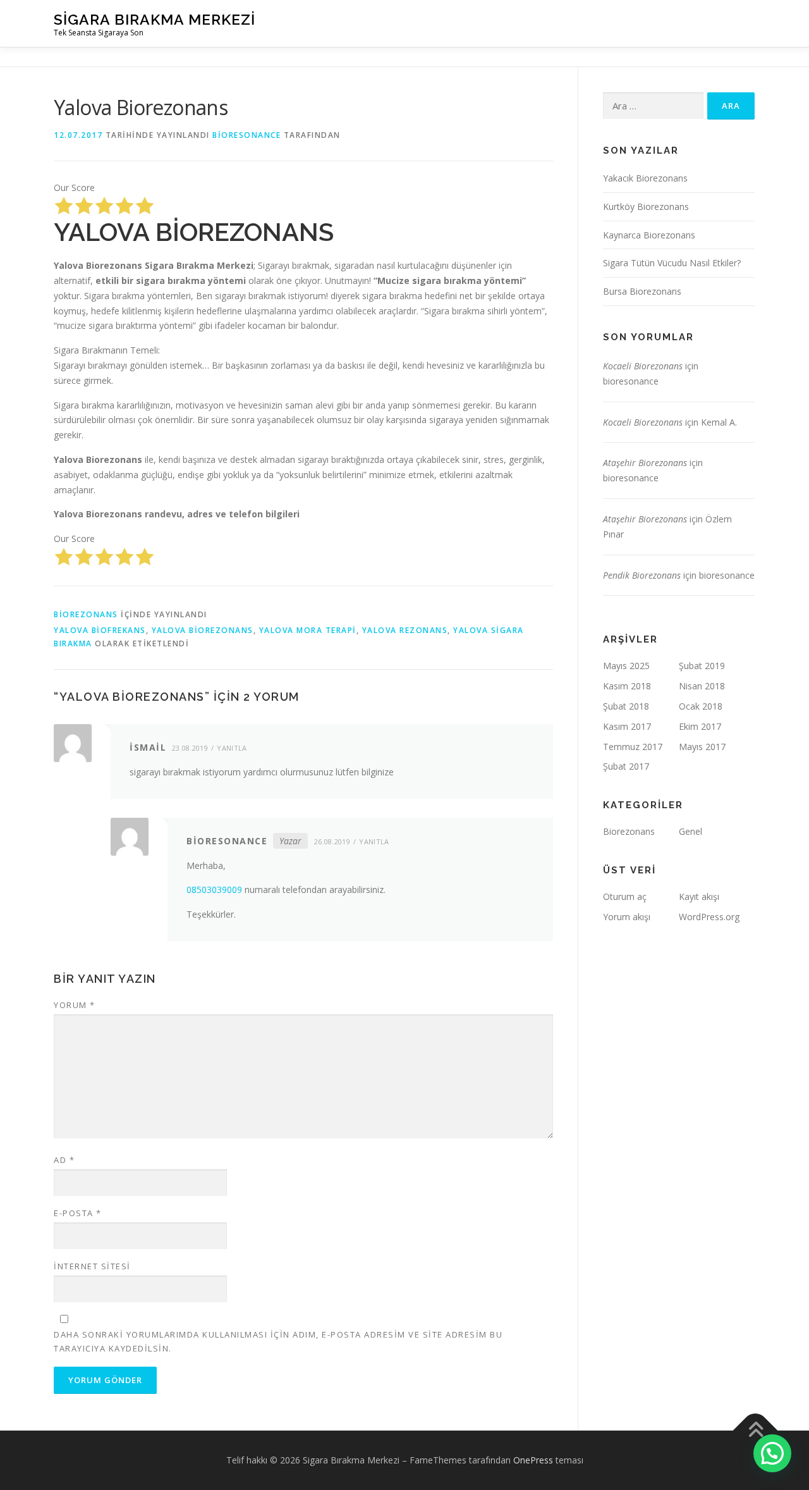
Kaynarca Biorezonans (649, 235)
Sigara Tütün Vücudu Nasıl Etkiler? (672, 263)
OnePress (533, 1460)
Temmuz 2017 (632, 747)
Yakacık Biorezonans (645, 178)
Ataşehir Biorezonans (645, 463)
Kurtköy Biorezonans (646, 206)
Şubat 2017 (626, 766)
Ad (64, 1160)
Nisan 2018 (702, 686)
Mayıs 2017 (702, 747)
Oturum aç (625, 896)
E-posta (78, 1213)
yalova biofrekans (100, 630)
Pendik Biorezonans (642, 575)
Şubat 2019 (702, 666)
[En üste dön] (755, 1430)
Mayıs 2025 (626, 666)
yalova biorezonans (202, 630)
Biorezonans (86, 614)
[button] (772, 1453)
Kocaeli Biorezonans (643, 366)
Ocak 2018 (700, 706)
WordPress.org (709, 917)
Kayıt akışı (699, 896)
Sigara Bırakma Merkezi (154, 19)
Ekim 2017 (700, 726)
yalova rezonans (405, 630)
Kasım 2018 (627, 686)
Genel (690, 831)
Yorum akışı (626, 917)
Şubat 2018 (626, 706)
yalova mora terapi (307, 630)
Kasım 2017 (627, 726)
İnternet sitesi (92, 1266)
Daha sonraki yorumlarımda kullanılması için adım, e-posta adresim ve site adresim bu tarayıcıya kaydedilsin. (278, 1341)
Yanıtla (231, 748)
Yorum (74, 1005)
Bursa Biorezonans (642, 291)
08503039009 (214, 890)
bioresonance (246, 135)
